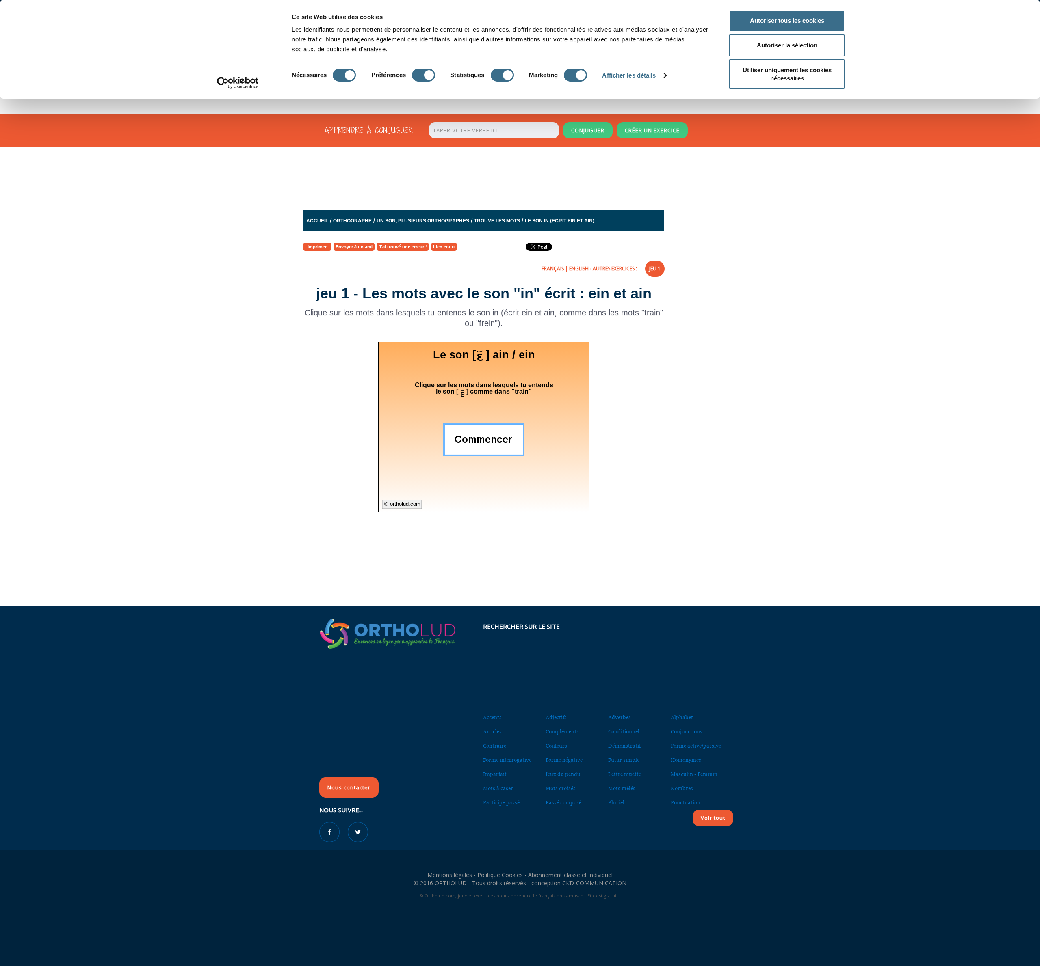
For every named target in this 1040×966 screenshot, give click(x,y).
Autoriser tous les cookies (787, 20)
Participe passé (501, 802)
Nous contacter (348, 787)
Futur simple (623, 760)
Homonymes (686, 760)
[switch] (423, 75)
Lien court (444, 246)
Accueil (317, 221)
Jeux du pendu (563, 774)
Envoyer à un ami (354, 246)
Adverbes (619, 717)
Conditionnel (623, 731)
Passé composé (563, 802)
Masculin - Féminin (694, 774)
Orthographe (352, 221)
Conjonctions (686, 731)
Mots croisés (561, 788)
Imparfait (495, 774)
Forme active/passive (696, 745)
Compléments (562, 731)
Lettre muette (624, 774)
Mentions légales (449, 875)
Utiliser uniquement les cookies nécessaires (787, 74)
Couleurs (556, 745)
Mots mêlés (621, 788)
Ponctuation (685, 802)
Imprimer (317, 246)
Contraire (494, 745)
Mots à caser (498, 788)
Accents (492, 717)
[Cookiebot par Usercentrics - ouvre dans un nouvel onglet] (237, 83)
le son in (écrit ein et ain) (559, 221)
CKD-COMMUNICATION (594, 883)
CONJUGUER (587, 130)
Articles (492, 731)
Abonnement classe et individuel (570, 875)
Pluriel (616, 802)
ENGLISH (579, 268)
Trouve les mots (497, 221)
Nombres (682, 788)
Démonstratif (624, 745)
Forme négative (564, 760)
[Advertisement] (500, 180)
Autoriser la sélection (787, 45)
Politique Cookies (500, 875)
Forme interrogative (507, 760)
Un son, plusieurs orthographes (423, 221)
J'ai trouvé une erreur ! (403, 246)
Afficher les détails (629, 75)
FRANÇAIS (553, 268)
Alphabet (682, 717)
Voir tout (713, 818)
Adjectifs (556, 717)
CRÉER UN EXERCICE (652, 130)
